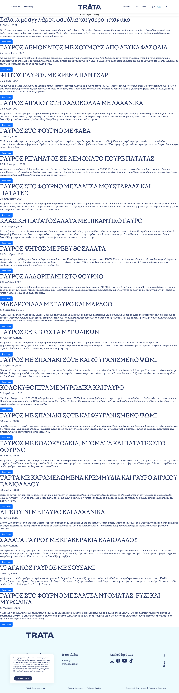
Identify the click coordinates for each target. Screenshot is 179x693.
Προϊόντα (15, 6)
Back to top (164, 660)
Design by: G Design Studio (136, 688)
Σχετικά (127, 6)
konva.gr (66, 660)
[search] (166, 7)
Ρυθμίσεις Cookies (94, 688)
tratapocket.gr (70, 664)
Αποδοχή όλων (23, 678)
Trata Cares (140, 6)
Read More (6, 41)
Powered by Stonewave (157, 688)
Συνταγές (28, 6)
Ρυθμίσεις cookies (35, 667)
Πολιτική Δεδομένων (75, 688)
